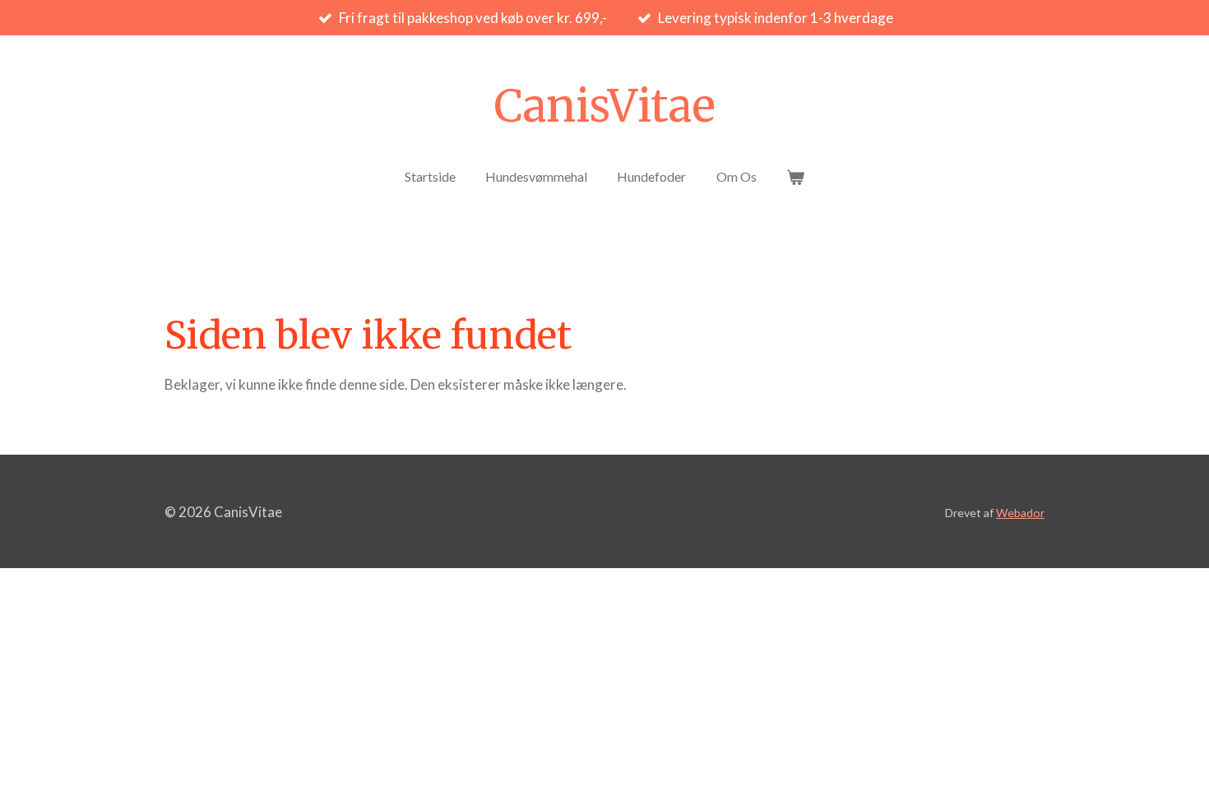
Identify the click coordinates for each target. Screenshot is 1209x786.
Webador (1020, 513)
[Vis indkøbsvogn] (795, 177)
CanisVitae (604, 106)
